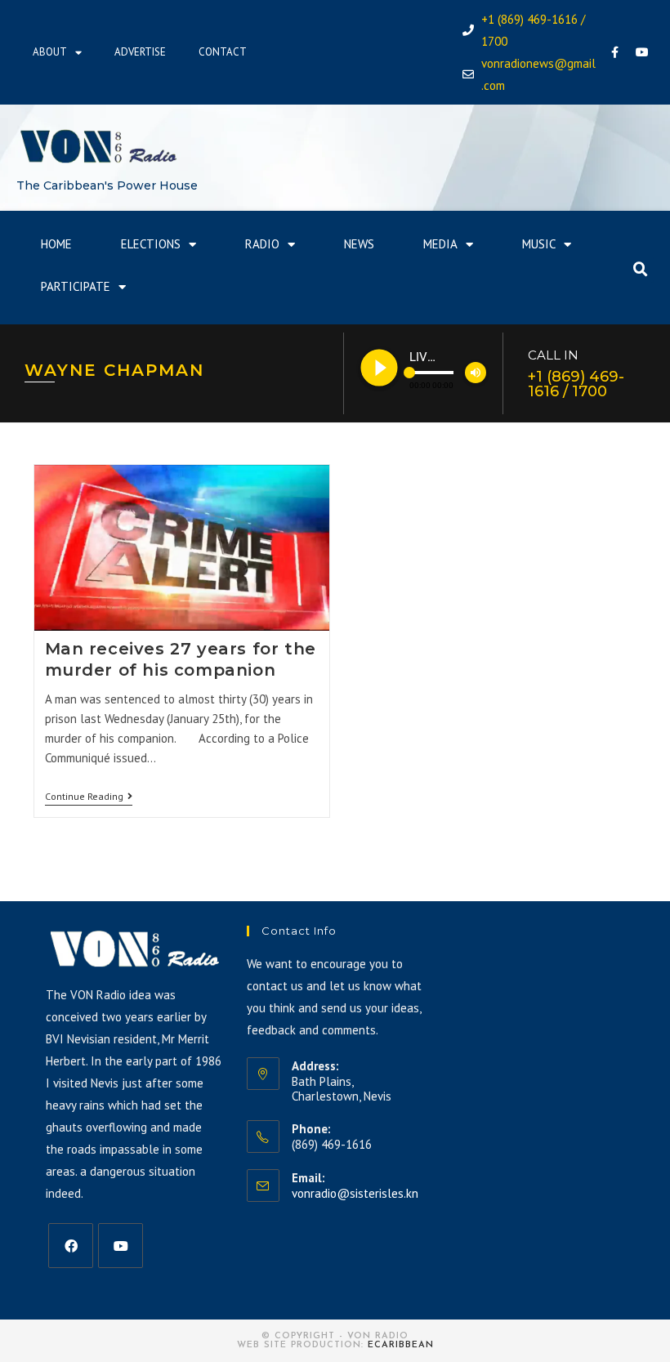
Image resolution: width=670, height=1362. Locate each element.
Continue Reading (88, 796)
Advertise (140, 52)
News (359, 244)
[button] (641, 270)
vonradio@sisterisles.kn (355, 1193)
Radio (262, 244)
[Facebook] (615, 52)
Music (539, 244)
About (50, 52)
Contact (223, 52)
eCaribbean (401, 1345)
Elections (151, 244)
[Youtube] (642, 52)
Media (440, 244)
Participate (75, 286)
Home (56, 244)
